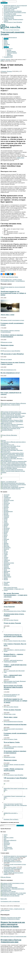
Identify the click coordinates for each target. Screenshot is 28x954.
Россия (5, 553)
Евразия (9, 50)
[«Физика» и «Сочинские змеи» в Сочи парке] (14, 893)
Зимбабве (6, 524)
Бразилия (6, 507)
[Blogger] (15, 274)
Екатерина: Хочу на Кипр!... (11, 819)
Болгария (6, 504)
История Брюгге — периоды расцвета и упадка (13, 655)
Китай (5, 540)
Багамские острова (9, 500)
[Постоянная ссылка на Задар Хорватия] (13, 603)
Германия (6, 517)
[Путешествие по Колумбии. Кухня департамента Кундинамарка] (14, 447)
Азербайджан (7, 497)
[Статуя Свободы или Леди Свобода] (10, 439)
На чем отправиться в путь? (10, 373)
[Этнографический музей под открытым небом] (14, 461)
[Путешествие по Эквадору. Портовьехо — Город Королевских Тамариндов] (14, 425)
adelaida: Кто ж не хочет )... (11, 813)
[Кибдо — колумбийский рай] (9, 481)
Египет (6, 522)
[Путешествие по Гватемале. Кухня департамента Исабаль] (14, 430)
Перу (5, 550)
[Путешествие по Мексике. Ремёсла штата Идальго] (14, 443)
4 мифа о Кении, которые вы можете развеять (13, 769)
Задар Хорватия (9, 606)
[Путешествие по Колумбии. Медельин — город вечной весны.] (14, 460)
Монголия (6, 546)
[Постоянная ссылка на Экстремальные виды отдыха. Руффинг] (15, 611)
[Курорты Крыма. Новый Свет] (10, 448)
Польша (6, 551)
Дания (5, 521)
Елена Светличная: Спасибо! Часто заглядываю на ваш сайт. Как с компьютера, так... (15, 805)
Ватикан (6, 510)
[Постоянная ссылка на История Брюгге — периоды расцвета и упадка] (15, 651)
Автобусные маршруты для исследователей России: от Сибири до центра (15, 6)
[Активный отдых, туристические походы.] (13, 427)
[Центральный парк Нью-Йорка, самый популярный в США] (14, 418)
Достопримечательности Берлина (13, 11)
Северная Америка (12, 52)
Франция (6, 565)
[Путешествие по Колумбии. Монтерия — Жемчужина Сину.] (14, 451)
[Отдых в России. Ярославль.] (9, 435)
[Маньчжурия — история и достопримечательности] (10, 433)
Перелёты (11, 277)
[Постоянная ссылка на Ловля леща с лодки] (10, 311)
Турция (6, 558)
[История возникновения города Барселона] (13, 483)
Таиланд (6, 557)
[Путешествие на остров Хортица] (10, 895)
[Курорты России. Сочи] (8, 444)
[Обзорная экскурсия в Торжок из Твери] (12, 420)
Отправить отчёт (8, 57)
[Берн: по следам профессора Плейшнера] (12, 469)
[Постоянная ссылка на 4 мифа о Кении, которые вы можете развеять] (15, 766)
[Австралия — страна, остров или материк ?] (10, 476)
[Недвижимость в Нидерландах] (10, 486)
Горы (5, 836)
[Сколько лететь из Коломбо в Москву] (14, 468)
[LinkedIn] (10, 274)
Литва (5, 542)
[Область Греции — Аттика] (3, 440)
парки (5, 850)
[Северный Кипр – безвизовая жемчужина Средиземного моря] (14, 890)
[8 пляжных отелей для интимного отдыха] (13, 883)
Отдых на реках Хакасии (10, 8)
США (5, 556)
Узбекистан (7, 560)
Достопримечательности (10, 37)
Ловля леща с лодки (9, 9)
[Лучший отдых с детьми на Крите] (11, 404)
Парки (5, 40)
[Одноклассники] (4, 274)
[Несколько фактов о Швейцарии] (9, 457)
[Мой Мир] (6, 274)
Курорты (6, 39)
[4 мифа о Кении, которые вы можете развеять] (14, 413)
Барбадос (6, 501)
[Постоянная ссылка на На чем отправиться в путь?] (9, 369)
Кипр (5, 537)
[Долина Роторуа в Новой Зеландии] (11, 488)
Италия (6, 532)
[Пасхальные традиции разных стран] (11, 411)
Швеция (6, 572)
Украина (6, 561)
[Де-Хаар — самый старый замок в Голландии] (13, 462)
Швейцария (7, 571)
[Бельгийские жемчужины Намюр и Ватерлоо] (14, 403)
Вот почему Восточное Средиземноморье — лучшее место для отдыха (15, 595)
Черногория (7, 568)
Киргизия (6, 539)
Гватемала (6, 515)
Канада (6, 535)
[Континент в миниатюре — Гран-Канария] (12, 454)
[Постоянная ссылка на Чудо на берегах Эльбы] (11, 739)
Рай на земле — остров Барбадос (13, 281)
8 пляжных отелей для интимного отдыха (15, 12)
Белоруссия (7, 503)
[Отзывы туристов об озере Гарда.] (12, 455)
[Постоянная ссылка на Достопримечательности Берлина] (14, 721)
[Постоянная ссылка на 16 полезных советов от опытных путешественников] (14, 332)
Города (5, 834)
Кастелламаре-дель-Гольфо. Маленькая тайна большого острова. (13, 687)
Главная (3, 59)
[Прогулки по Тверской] (10, 480)
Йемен (5, 533)
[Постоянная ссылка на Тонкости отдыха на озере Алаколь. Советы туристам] (7, 359)
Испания (6, 531)
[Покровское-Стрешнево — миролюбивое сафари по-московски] (14, 423)
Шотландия (7, 574)
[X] (8, 274)
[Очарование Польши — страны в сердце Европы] (10, 410)
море (7, 277)
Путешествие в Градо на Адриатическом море (11, 941)
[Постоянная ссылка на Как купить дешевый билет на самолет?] (10, 389)
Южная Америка (11, 51)
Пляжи (5, 41)
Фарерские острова (9, 18)
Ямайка (6, 578)
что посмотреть (8, 847)
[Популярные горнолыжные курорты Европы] (14, 484)
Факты (16, 277)
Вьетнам (6, 514)
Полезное (6, 47)
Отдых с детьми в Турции (11, 279)
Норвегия (6, 549)
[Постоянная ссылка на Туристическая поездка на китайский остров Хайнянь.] (13, 631)
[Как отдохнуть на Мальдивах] (9, 887)
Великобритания (8, 511)
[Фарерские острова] (7, 884)
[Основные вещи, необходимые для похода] (13, 487)
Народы (6, 43)
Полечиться (7, 843)
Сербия (6, 554)
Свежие (6, 583)
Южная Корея (7, 576)
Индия (5, 526)
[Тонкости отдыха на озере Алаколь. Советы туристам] (7, 886)
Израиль (6, 525)
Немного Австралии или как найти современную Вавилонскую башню (13, 924)
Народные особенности (10, 840)
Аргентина (7, 499)
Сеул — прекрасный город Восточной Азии (13, 676)
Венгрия (6, 512)
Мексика (6, 544)
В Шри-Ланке (20, 157)
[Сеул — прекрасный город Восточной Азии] (13, 416)
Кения (5, 536)
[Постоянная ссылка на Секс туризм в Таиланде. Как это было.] (15, 640)
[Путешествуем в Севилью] (8, 891)
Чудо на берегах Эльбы (10, 14)
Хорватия (6, 567)
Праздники (7, 44)
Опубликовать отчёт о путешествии (10, 901)
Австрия (6, 496)
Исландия (6, 529)
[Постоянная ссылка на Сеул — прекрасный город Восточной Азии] (15, 672)
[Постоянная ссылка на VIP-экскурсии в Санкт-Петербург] (11, 350)
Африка (9, 54)
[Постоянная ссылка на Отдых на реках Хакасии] (11, 620)
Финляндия (7, 564)
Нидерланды (7, 547)
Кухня (5, 45)
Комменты (6, 585)
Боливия (6, 506)
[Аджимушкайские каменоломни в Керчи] (12, 453)
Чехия (5, 569)
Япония (6, 579)
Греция (5, 518)
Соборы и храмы (8, 848)
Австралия (10, 55)
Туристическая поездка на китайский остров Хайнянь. (13, 635)
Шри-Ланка (7, 575)
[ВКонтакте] (1, 274)
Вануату (6, 508)
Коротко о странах (8, 837)
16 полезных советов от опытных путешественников (13, 16)
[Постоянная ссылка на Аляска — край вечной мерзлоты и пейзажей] (15, 661)
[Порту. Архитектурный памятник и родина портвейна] (14, 472)
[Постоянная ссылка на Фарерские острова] (7, 342)
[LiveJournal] (12, 274)
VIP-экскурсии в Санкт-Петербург (13, 22)
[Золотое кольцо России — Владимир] (11, 414)
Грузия (5, 519)
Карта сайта (4, 898)
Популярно (7, 582)
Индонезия (7, 528)
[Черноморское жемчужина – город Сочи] (12, 894)
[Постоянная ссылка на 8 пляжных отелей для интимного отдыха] (13, 320)
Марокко (6, 543)
